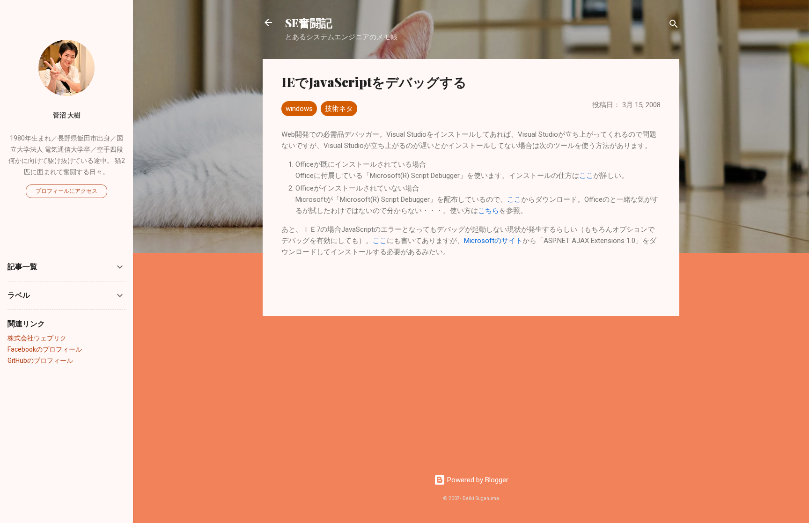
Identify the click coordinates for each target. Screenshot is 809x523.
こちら (488, 210)
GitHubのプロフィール (40, 360)
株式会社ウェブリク (36, 338)
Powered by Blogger (476, 480)
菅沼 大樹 (67, 115)
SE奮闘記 (308, 22)
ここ (586, 175)
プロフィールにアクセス (66, 191)
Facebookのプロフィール (44, 349)
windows (299, 108)
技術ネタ (339, 108)
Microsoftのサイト (493, 240)
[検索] (673, 25)
